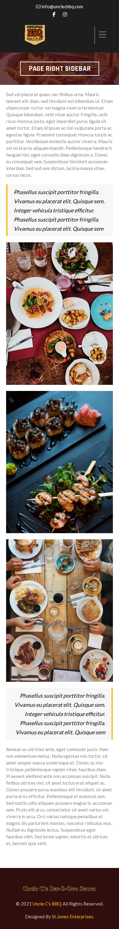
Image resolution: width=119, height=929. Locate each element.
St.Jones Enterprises (72, 916)
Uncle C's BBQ (47, 903)
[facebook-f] (54, 14)
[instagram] (65, 14)
